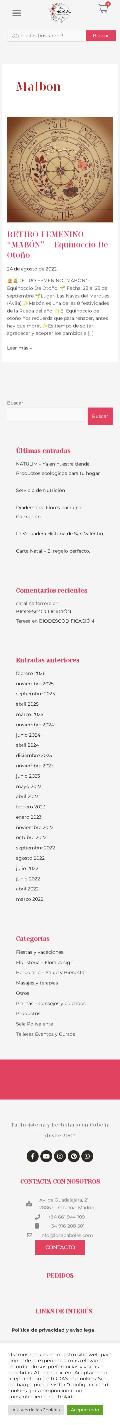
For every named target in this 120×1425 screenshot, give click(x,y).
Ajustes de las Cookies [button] (36, 1409)
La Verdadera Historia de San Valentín (59, 533)
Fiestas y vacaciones (39, 952)
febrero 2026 (31, 673)
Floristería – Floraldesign (44, 962)
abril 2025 (27, 704)
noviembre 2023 (35, 765)
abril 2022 (27, 888)
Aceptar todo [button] (85, 1409)
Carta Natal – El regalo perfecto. (53, 551)
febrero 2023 (30, 806)
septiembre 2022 (35, 847)
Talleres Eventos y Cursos (45, 1034)
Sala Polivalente (34, 1023)
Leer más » (19, 347)
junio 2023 (28, 776)
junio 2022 (28, 878)
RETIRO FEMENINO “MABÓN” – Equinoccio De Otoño (57, 245)
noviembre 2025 (35, 683)
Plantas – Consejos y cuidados (51, 1003)
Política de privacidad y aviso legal (54, 1330)
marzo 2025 (29, 714)
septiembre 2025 (35, 693)
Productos (28, 1013)
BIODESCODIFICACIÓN (43, 611)
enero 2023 (29, 817)
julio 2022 (27, 868)
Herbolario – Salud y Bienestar (51, 972)
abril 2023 (27, 796)
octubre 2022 (31, 837)
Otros (22, 993)
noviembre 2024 (35, 724)
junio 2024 (28, 735)
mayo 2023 (29, 786)
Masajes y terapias (37, 982)
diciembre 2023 (34, 755)
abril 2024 (27, 745)
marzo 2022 (29, 899)
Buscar (15, 403)
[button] (17, 13)
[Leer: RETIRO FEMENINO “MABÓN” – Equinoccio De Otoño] (60, 169)
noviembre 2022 (35, 827)
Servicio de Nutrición (40, 490)
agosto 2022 (30, 858)
